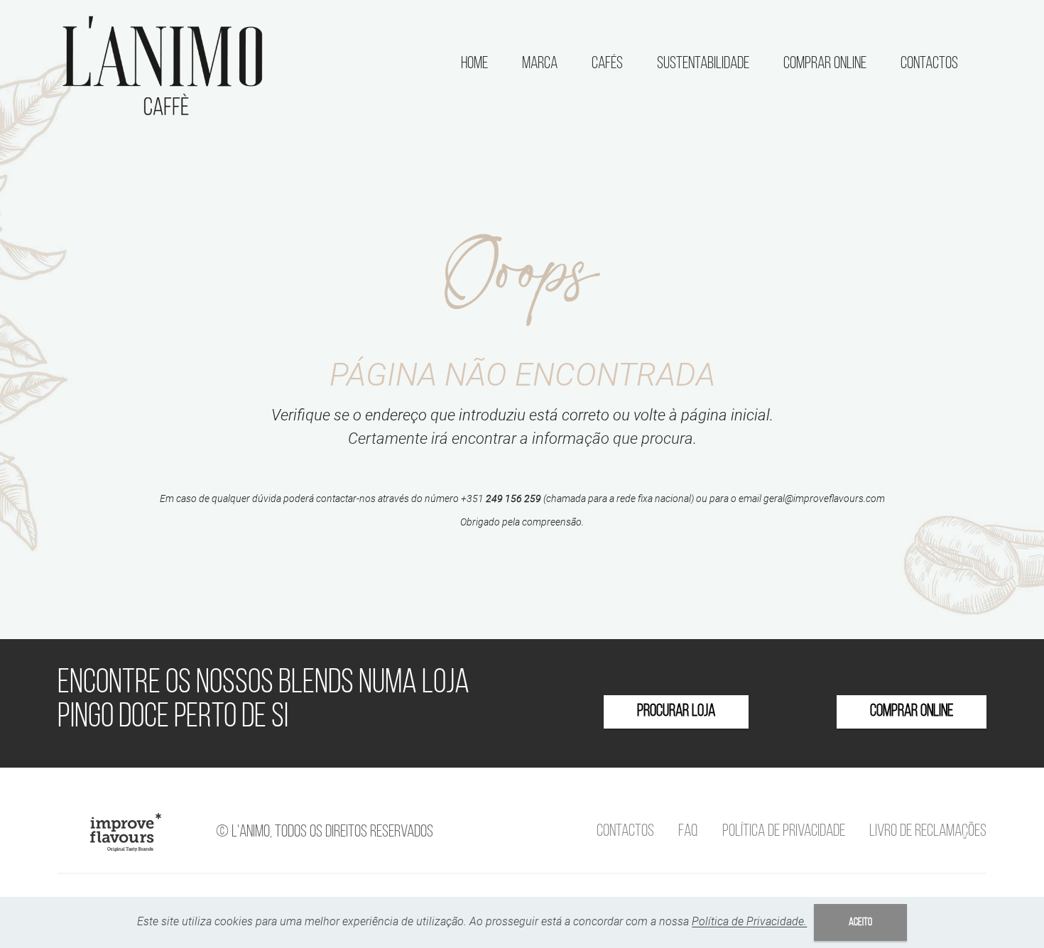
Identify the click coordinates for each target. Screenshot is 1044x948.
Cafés (607, 63)
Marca (540, 63)
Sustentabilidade (703, 63)
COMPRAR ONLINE (911, 711)
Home (474, 63)
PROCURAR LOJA (676, 711)
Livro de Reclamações (927, 831)
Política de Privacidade (783, 831)
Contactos (929, 63)
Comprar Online (824, 63)
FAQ (688, 831)
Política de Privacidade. (749, 921)
